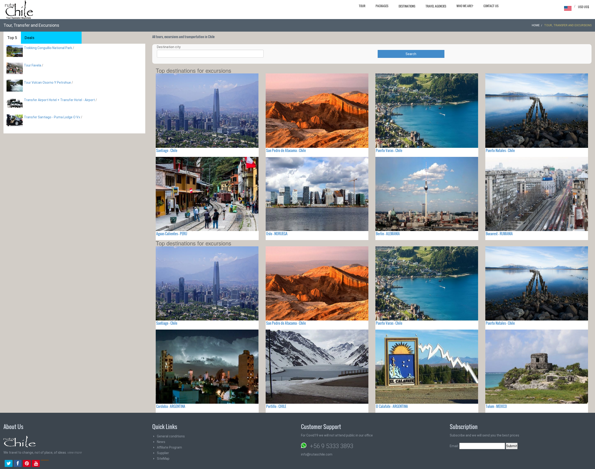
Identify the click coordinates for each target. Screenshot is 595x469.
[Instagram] (45, 464)
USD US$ (583, 6)
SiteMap (163, 458)
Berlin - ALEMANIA (388, 233)
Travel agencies (436, 6)
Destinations (407, 6)
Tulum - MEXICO (496, 406)
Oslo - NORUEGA (277, 233)
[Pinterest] (27, 464)
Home (536, 25)
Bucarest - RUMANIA (499, 233)
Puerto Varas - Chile (389, 150)
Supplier (163, 453)
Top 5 (12, 37)
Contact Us (491, 5)
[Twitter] (9, 464)
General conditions (171, 436)
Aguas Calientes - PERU (171, 233)
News (161, 442)
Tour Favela (32, 65)
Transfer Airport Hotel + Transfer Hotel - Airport (59, 100)
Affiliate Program (169, 447)
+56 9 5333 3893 (331, 446)
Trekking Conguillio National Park (48, 48)
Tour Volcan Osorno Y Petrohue (47, 82)
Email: (454, 446)
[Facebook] (18, 464)
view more (74, 452)
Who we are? (464, 5)
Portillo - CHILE (276, 406)
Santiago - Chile (166, 150)
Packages (382, 5)
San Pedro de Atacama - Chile (286, 150)
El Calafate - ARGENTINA (392, 406)
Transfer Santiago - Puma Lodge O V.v (52, 117)
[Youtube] (36, 464)
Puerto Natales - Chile (500, 150)
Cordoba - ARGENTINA (170, 406)
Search (411, 54)
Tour (362, 5)
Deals (29, 37)
